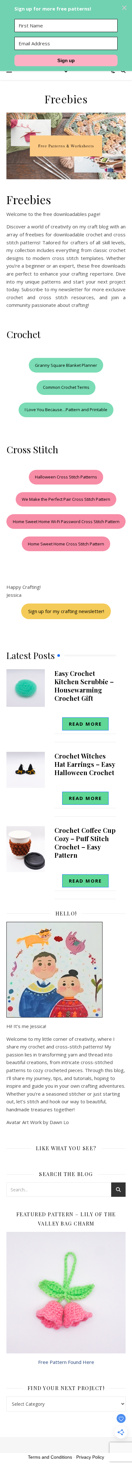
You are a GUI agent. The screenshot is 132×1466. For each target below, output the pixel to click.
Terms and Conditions (50, 1457)
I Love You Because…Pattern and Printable (66, 409)
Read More (85, 724)
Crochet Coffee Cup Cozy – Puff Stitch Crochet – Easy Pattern (85, 842)
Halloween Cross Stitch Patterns (66, 477)
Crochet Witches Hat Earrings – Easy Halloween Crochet (84, 764)
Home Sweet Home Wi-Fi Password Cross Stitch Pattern (66, 521)
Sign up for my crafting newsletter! (66, 611)
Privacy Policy (90, 1457)
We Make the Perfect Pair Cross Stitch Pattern (66, 499)
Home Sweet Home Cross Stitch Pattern (66, 544)
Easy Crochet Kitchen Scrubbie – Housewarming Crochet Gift (84, 685)
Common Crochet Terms (66, 387)
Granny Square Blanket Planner (66, 365)
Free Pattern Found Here (66, 1362)
